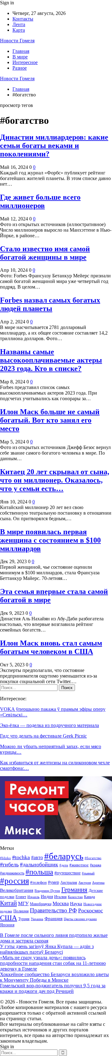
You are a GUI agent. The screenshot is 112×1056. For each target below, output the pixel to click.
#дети (63, 865)
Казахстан (75, 897)
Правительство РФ (53, 910)
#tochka (21, 857)
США (8, 918)
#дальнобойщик (39, 864)
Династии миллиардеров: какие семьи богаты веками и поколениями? (54, 145)
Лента (18, 24)
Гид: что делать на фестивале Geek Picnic (43, 736)
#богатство (93, 858)
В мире (20, 56)
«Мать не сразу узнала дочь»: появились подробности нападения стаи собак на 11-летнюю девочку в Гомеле (53, 963)
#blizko (5, 858)
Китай (8, 903)
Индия (47, 896)
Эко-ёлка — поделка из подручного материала (49, 725)
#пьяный (88, 873)
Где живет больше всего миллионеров (40, 201)
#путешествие (67, 872)
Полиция (21, 911)
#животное (79, 865)
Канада (89, 897)
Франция (53, 918)
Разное (19, 68)
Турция (24, 919)
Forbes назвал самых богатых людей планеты (50, 304)
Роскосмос (90, 910)
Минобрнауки (40, 904)
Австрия (84, 882)
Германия (74, 889)
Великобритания (16, 890)
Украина (37, 919)
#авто (37, 857)
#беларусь (63, 856)
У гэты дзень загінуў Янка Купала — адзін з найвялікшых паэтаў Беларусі (47, 949)
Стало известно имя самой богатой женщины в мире (45, 253)
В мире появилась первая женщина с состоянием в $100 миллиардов (50, 540)
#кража (95, 865)
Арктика (98, 882)
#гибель (9, 864)
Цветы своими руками (80, 919)
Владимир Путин (47, 890)
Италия (60, 897)
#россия (14, 881)
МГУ (23, 903)
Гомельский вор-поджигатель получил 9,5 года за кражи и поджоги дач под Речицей (52, 988)
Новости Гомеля (17, 40)
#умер (53, 882)
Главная (20, 51)
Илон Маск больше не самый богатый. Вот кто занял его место (50, 420)
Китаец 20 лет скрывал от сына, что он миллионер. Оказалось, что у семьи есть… (54, 480)
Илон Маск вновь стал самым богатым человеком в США (51, 647)
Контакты (22, 18)
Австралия (68, 882)
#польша (39, 872)
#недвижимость (12, 873)
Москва (61, 903)
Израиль (33, 897)
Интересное (25, 62)
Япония (7, 925)
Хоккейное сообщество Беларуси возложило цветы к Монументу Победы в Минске (54, 977)
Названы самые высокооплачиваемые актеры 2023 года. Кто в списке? (51, 360)
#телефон (38, 882)
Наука (76, 903)
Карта (18, 30)
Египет (21, 897)
